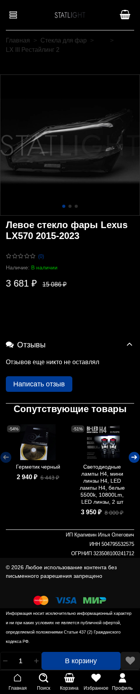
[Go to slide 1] (63, 206)
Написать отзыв (39, 384)
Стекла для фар (63, 40)
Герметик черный (38, 467)
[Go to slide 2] (70, 206)
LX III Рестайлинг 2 (33, 49)
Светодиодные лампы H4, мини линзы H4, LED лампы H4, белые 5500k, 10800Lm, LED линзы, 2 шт (102, 484)
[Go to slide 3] (76, 206)
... (102, 40)
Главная (18, 40)
